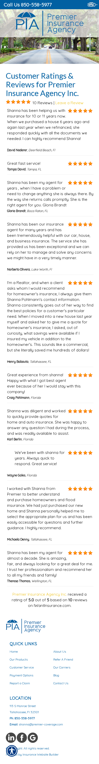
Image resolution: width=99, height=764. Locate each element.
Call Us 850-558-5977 (28, 4)
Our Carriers (61, 667)
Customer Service (22, 667)
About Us (59, 651)
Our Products (19, 659)
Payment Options (21, 675)
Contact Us (60, 683)
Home (14, 651)
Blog (56, 675)
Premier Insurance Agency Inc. (39, 594)
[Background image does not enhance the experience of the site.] (8, 102)
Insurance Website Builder (41, 754)
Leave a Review (69, 102)
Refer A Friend (63, 659)
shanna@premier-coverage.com (41, 724)
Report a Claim (20, 683)
